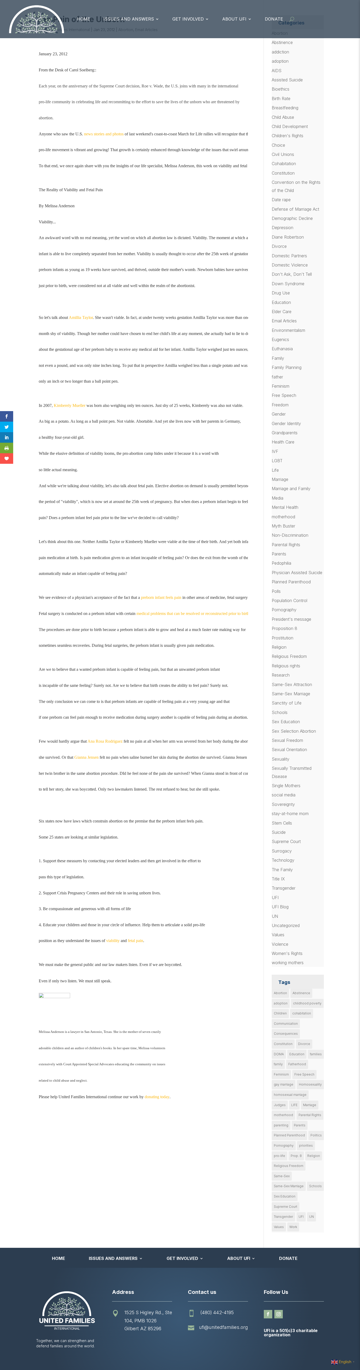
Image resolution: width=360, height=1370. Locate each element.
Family (278, 358)
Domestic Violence (290, 265)
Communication (286, 1024)
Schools (280, 712)
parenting (281, 1125)
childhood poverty (307, 1003)
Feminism (280, 386)
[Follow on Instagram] (278, 1314)
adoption (280, 61)
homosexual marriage (290, 1095)
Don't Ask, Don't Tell (292, 274)
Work (293, 1227)
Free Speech (284, 395)
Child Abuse (283, 117)
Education (281, 302)
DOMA (279, 1054)
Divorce (279, 246)
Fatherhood (297, 1064)
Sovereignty (283, 804)
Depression (282, 227)
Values (278, 934)
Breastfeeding (285, 107)
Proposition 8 (284, 628)
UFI (275, 897)
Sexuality (280, 759)
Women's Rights (287, 953)
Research (281, 675)
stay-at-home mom (290, 813)
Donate (274, 19)
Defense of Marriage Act (295, 209)
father (277, 377)
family (278, 1064)
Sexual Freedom (287, 740)
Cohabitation (284, 163)
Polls (276, 591)
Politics (316, 1135)
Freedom (280, 404)
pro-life (279, 1156)
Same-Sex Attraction (292, 684)
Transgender (283, 888)
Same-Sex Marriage (291, 693)
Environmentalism (288, 330)
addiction (280, 52)
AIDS (276, 70)
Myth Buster (283, 526)
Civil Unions (283, 154)
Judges (280, 1105)
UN (275, 916)
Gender (279, 414)
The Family (282, 869)
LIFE (294, 1105)
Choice (278, 145)
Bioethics (280, 89)
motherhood (283, 516)
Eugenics (280, 339)
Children (280, 1013)
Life (275, 470)
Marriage (280, 479)
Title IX (278, 878)
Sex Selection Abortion (294, 731)
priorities (306, 1145)
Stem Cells (282, 823)
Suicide (279, 832)
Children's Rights (287, 135)
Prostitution (282, 637)
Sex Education (286, 721)
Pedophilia (281, 563)
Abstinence (282, 42)
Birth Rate (281, 98)
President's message (291, 619)
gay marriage (283, 1084)
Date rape (281, 199)
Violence (280, 944)
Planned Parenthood (291, 581)
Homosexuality (310, 1084)
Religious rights (286, 665)
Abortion (280, 993)
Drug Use (281, 292)
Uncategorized (286, 925)
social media (283, 794)
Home (83, 19)
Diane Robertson (288, 237)
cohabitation (301, 1013)
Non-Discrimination (290, 535)
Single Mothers (286, 785)
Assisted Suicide (287, 79)
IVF (275, 451)
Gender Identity (286, 423)
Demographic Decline (292, 218)
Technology (283, 860)
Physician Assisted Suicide (297, 572)
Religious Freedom (289, 656)
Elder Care (281, 311)
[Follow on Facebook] (268, 1314)
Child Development (290, 126)
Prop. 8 (296, 1156)
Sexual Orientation (289, 749)
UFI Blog (280, 906)
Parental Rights (286, 544)
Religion (279, 647)
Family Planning (286, 367)
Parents (279, 553)
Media (277, 498)
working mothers (288, 962)
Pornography (284, 609)
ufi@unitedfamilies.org (223, 1327)
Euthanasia (282, 348)
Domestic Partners (289, 255)
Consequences (286, 1034)
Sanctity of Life (286, 703)
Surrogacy (282, 851)
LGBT (277, 460)
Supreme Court (286, 841)
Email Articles (284, 320)
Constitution (283, 173)
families (316, 1054)
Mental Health (285, 507)
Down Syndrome (288, 283)
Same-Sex (282, 1176)
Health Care (283, 442)
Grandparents (285, 432)
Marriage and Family (291, 488)
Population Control (289, 600)
